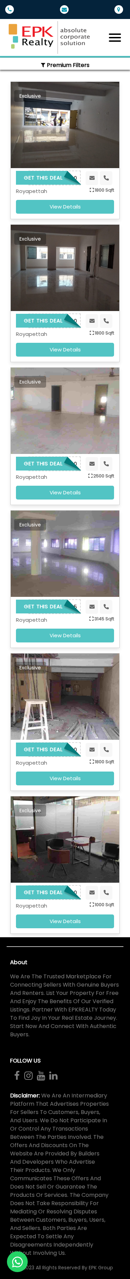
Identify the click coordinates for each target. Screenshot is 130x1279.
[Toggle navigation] (115, 37)
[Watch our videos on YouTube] (40, 1076)
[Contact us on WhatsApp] (17, 1261)
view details (65, 206)
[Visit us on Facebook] (17, 1076)
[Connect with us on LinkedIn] (53, 1076)
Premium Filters (67, 65)
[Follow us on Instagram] (28, 1076)
